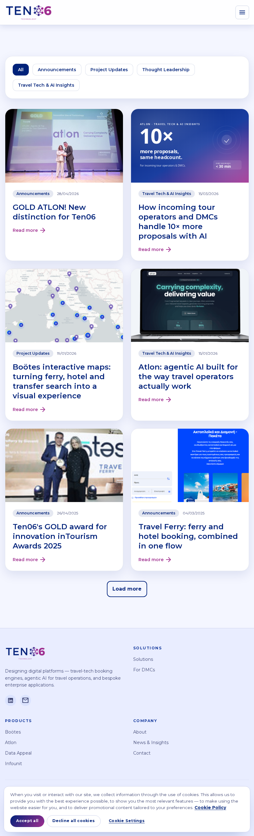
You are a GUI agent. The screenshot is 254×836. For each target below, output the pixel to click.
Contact (142, 753)
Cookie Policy (210, 807)
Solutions (143, 659)
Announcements (57, 69)
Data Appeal (18, 753)
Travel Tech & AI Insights (46, 85)
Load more (127, 589)
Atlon (10, 742)
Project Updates (109, 69)
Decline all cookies (73, 820)
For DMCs (144, 670)
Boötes (13, 732)
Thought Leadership (166, 69)
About (140, 732)
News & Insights (151, 742)
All (21, 69)
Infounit (13, 763)
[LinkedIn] (10, 700)
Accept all (27, 820)
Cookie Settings (127, 820)
